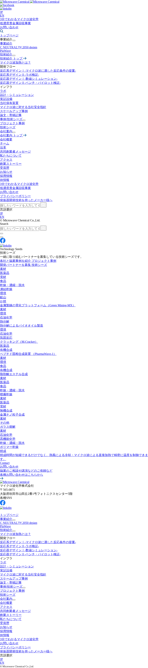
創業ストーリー (11, 163)
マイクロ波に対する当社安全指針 (23, 574)
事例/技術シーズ (11, 586)
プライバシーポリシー (15, 196)
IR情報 (4, 179)
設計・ (17, 95)
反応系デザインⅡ (19, 74)
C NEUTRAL (18, 522)
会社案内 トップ (11, 135)
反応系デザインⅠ (38, 542)
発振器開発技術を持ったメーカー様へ (26, 200)
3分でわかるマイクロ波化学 (19, 19)
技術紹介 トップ (11, 58)
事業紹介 (6, 43)
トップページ (9, 515)
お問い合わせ (9, 27)
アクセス (6, 159)
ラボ (3, 90)
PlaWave (5, 50)
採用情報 (6, 175)
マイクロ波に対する (23, 107)
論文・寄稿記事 (11, 115)
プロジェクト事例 (12, 123)
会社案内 (6, 598)
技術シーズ (7, 127)
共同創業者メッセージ (15, 151)
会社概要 (6, 139)
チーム (4, 143)
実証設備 (6, 99)
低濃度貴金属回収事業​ (15, 23)
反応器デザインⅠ (28, 78)
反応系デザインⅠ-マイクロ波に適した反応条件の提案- (38, 70)
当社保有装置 (9, 103)
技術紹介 (6, 530)
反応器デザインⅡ (30, 82)
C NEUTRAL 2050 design (18, 47)
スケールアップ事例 (14, 111)
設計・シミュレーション (17, 566)
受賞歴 (4, 167)
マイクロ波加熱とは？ (15, 62)
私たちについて (11, 155)
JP (1, 12)
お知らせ (6, 627)
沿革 (3, 147)
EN (2, 15)
